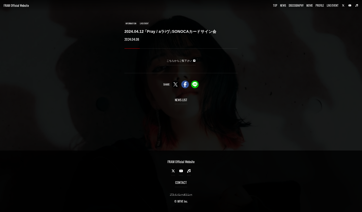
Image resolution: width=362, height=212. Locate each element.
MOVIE (309, 5)
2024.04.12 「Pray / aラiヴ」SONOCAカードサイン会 (170, 31)
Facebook (185, 84)
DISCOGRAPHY (296, 5)
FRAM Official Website (16, 5)
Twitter (175, 84)
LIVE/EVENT (333, 5)
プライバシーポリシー (181, 194)
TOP (275, 5)
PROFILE (320, 5)
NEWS (283, 5)
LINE (195, 84)
